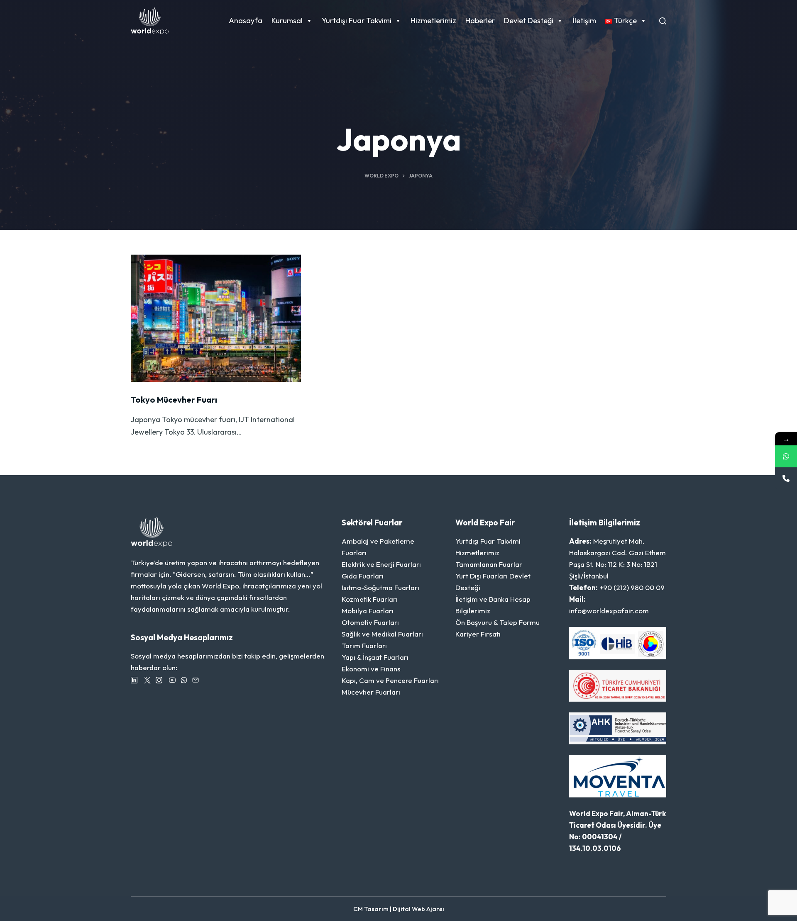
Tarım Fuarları (364, 645)
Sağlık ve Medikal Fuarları (382, 633)
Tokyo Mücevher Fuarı (174, 399)
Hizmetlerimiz (433, 20)
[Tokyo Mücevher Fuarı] (216, 318)
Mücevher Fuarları (371, 692)
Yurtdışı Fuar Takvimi (356, 20)
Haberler (480, 20)
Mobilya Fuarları (368, 610)
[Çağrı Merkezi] (786, 478)
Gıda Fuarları (363, 575)
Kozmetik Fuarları (370, 599)
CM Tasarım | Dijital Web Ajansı (398, 909)
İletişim (584, 20)
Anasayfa (245, 20)
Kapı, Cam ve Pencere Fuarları (390, 680)
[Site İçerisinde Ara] (662, 20)
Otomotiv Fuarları (370, 622)
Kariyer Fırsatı (478, 633)
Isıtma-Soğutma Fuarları (380, 587)
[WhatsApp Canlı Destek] (786, 456)
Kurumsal (287, 20)
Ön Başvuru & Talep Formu (497, 622)
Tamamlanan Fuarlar (488, 564)
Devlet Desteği (528, 20)
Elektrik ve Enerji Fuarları (381, 564)
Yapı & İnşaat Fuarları (375, 657)
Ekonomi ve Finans (371, 668)
